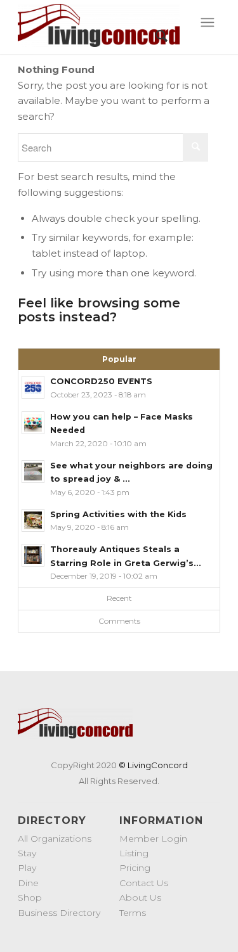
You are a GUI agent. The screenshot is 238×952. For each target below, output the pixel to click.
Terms (132, 912)
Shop (30, 897)
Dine (28, 883)
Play (27, 867)
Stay (27, 853)
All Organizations (54, 838)
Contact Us (143, 883)
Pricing (134, 867)
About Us (140, 897)
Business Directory (59, 912)
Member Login (153, 838)
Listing (134, 853)
